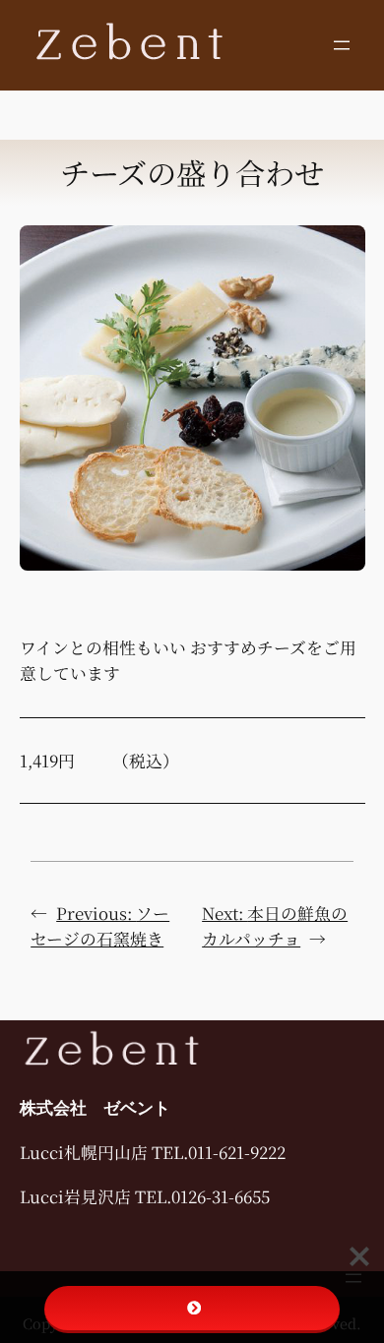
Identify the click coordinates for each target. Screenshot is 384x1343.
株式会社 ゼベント (95, 1108)
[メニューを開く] (341, 45)
